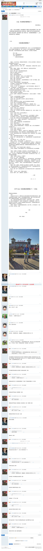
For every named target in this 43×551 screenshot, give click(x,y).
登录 (23, 540)
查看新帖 (40, 0)
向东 (10, 296)
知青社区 (15, 6)
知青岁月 (11, 6)
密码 (24, 3)
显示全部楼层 (24, 286)
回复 (10, 282)
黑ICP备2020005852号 (38, 547)
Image (11, 537)
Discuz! (6, 547)
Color (10, 537)
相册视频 (10, 9)
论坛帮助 (3, 0)
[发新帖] (3, 11)
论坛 (3, 9)
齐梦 (10, 331)
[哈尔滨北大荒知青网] (8, 5)
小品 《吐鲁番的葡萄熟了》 (16, 9)
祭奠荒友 (33, 6)
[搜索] (22, 8)
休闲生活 (22, 6)
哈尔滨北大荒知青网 (1, 9)
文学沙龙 (18, 6)
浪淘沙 (13, 348)
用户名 (24, 2)
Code (14, 537)
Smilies (15, 537)
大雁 (10, 322)
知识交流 (29, 6)
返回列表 (40, 11)
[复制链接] (18, 13)
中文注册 (40, 3)
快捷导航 (38, 6)
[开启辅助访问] (38, 0)
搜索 (20, 8)
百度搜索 (26, 547)
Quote (13, 537)
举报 (40, 282)
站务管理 (3, 6)
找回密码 (40, 2)
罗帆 (10, 305)
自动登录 (37, 2)
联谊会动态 (7, 6)
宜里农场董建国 (12, 286)
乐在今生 (25, 6)
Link (12, 537)
